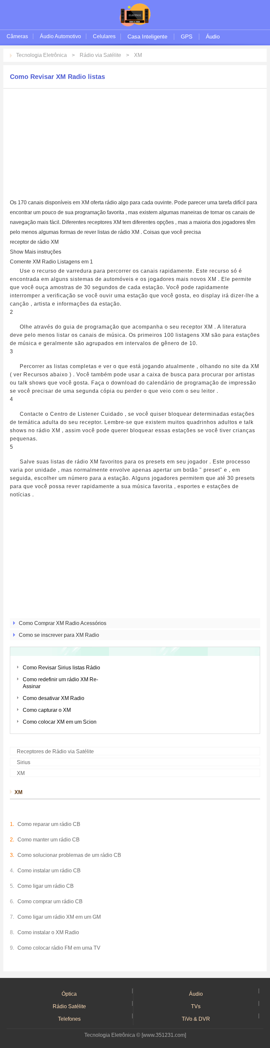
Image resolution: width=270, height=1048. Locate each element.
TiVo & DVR (196, 1019)
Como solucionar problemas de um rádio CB (69, 855)
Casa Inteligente (147, 37)
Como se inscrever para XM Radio (59, 635)
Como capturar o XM (47, 710)
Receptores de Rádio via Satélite (55, 751)
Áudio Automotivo (60, 36)
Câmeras (17, 36)
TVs (196, 1006)
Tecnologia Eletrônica (41, 55)
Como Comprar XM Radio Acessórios (62, 623)
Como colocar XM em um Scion (59, 722)
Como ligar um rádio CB (45, 886)
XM (138, 55)
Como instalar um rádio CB (49, 870)
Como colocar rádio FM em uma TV (58, 948)
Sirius (23, 762)
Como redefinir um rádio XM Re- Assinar (60, 683)
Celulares (104, 36)
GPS (186, 37)
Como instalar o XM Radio (48, 932)
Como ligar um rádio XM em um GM (59, 917)
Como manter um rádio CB (48, 839)
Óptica (69, 994)
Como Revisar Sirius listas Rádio (61, 667)
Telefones (69, 1019)
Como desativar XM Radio (53, 698)
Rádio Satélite (69, 1006)
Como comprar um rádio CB (50, 901)
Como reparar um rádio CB (48, 824)
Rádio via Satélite (100, 55)
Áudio (213, 37)
